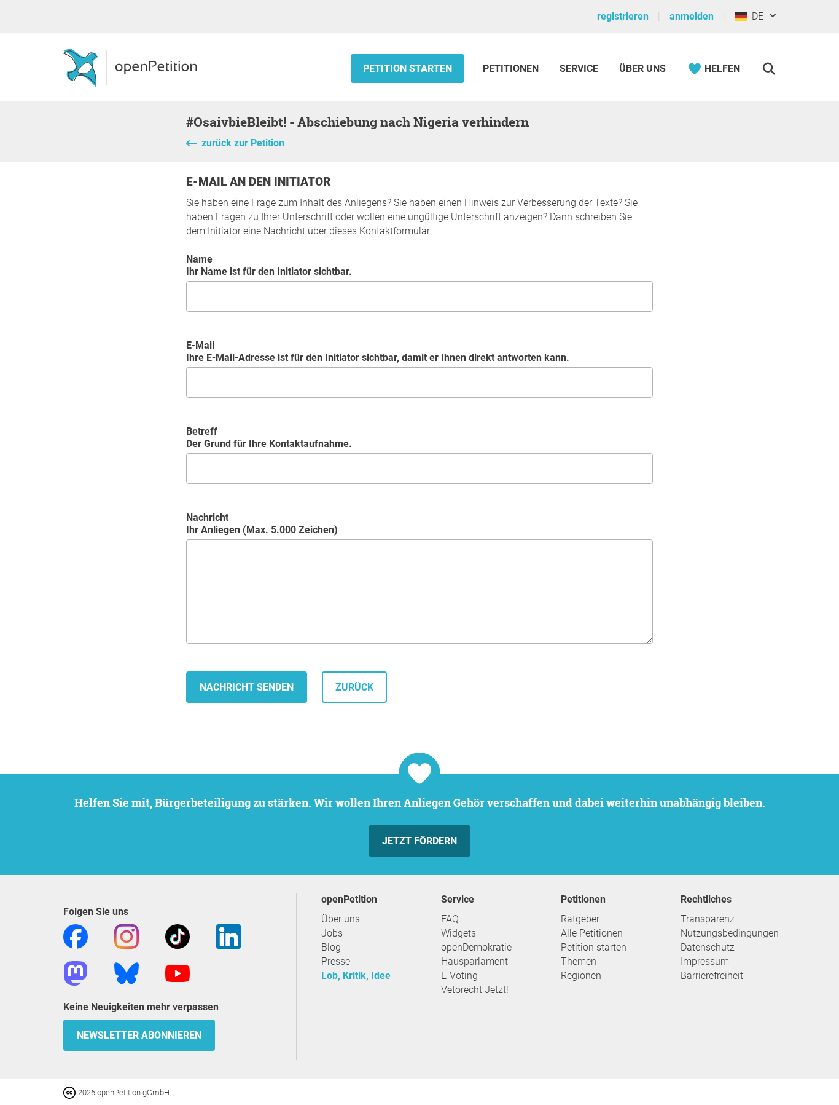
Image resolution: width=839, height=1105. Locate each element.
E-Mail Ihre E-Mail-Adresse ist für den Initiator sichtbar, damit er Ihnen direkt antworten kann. (377, 351)
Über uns (340, 919)
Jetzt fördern (419, 841)
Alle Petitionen (592, 933)
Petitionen (512, 68)
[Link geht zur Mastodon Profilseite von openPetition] (75, 972)
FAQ (450, 919)
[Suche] (768, 68)
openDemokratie (476, 947)
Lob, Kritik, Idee (356, 975)
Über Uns (642, 68)
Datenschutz (708, 947)
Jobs (332, 933)
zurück (354, 687)
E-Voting (459, 975)
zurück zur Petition (242, 143)
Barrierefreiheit (712, 975)
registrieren (623, 16)
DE (755, 16)
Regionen (581, 975)
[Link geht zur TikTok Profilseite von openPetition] (177, 935)
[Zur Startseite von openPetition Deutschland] (131, 67)
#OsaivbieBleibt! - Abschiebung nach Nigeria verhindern (357, 121)
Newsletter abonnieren (139, 1035)
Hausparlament (474, 961)
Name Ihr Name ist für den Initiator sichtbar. (269, 265)
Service (579, 68)
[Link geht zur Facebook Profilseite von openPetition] (75, 935)
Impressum (705, 961)
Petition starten (407, 68)
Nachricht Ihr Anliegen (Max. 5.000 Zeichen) (262, 524)
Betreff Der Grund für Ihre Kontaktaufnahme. (269, 438)
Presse (335, 961)
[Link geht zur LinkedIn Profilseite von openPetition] (228, 935)
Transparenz (708, 919)
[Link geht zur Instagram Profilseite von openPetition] (126, 935)
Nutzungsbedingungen (730, 933)
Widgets (458, 933)
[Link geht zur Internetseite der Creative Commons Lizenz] (70, 1092)
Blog (331, 947)
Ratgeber (580, 919)
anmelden (691, 16)
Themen (578, 961)
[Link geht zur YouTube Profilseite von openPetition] (177, 972)
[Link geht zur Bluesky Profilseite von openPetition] (126, 972)
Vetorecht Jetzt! (475, 990)
